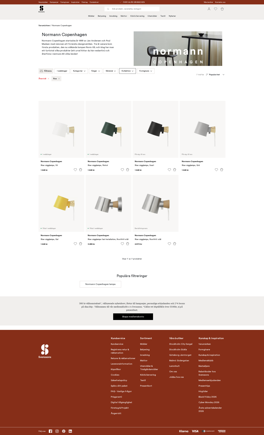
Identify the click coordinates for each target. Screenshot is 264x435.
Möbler (91, 16)
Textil (162, 16)
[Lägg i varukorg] (80, 169)
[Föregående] (79, 284)
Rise (55, 79)
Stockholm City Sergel (180, 344)
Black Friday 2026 (208, 397)
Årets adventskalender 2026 (210, 409)
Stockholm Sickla (178, 349)
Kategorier (78, 71)
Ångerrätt (116, 413)
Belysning (102, 16)
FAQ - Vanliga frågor (121, 391)
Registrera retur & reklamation (120, 351)
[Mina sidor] (209, 9)
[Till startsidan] (41, 9)
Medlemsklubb (206, 360)
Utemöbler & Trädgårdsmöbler (149, 368)
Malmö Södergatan (179, 360)
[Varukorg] (222, 9)
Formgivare (65, 2)
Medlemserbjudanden (210, 380)
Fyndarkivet (94, 2)
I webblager (62, 71)
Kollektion (126, 71)
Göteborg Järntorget (180, 355)
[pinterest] (63, 431)
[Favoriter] (215, 9)
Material (109, 71)
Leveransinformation (121, 364)
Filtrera (48, 71)
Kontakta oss (220, 2)
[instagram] (57, 431)
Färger (94, 71)
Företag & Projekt (120, 408)
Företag (85, 2)
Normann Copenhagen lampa (100, 284)
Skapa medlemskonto (133, 316)
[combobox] (132, 9)
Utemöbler (152, 16)
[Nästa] (184, 284)
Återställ (42, 79)
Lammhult (174, 366)
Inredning (113, 16)
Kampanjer (54, 2)
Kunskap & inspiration (209, 355)
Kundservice (117, 344)
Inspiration (75, 2)
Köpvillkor (116, 369)
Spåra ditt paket (119, 386)
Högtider (203, 391)
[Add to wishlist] (75, 170)
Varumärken (43, 2)
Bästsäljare (204, 366)
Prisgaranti (116, 397)
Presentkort (146, 386)
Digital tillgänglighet (121, 402)
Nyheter (172, 16)
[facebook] (50, 431)
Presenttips (204, 386)
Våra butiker (208, 2)
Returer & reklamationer (123, 358)
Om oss (173, 371)
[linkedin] (70, 431)
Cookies (115, 375)
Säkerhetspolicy (119, 380)
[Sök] (108, 9)
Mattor (124, 16)
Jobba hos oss (176, 377)
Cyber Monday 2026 (209, 402)
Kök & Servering (137, 16)
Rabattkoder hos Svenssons (207, 373)
